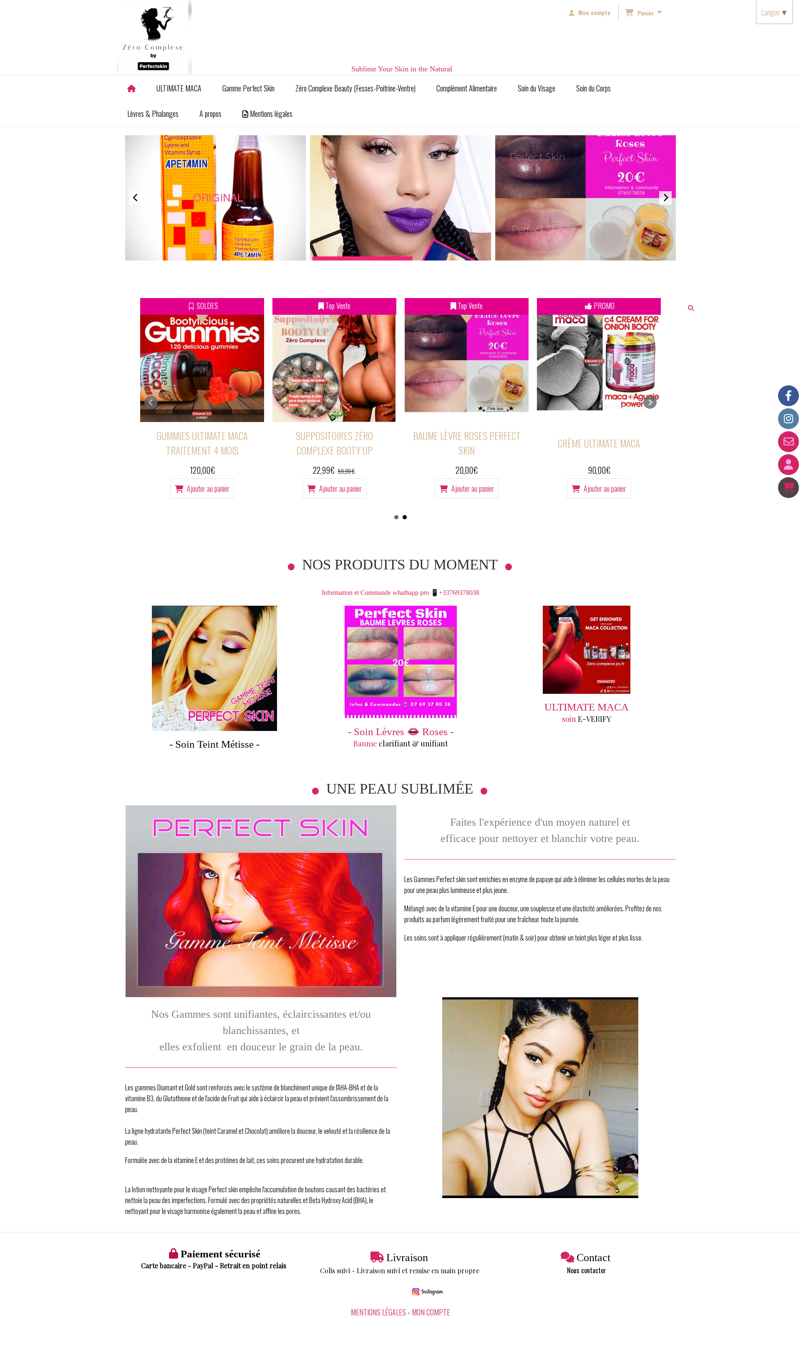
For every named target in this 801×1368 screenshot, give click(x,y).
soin (570, 719)
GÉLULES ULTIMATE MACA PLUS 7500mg (466, 443)
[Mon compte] (788, 464)
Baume (366, 743)
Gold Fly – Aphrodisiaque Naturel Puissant (599, 443)
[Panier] (788, 487)
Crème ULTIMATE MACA (334, 443)
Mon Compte (431, 1312)
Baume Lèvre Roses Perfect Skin (202, 443)
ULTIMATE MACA (586, 707)
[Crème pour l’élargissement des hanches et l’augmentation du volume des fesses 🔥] (334, 360)
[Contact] (788, 441)
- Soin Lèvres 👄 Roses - (400, 731)
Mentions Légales (378, 1312)
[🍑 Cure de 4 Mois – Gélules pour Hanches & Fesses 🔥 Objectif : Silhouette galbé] (467, 360)
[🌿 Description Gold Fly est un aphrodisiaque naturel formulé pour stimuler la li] (599, 360)
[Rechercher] (691, 307)
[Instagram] (788, 418)
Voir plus (585, 212)
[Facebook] (788, 395)
